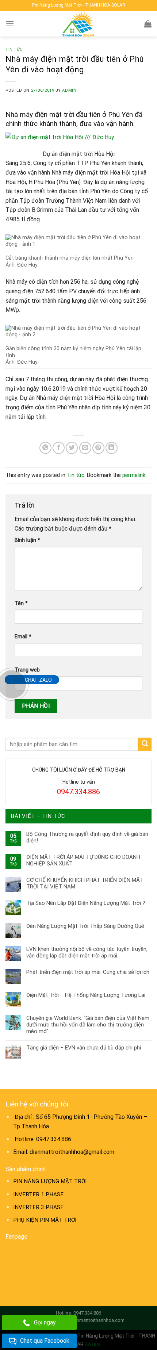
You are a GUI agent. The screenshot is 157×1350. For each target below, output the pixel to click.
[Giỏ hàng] (148, 24)
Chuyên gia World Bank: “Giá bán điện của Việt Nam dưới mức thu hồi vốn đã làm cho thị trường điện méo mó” (87, 1025)
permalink (133, 475)
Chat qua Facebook (44, 1340)
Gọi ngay (45, 1322)
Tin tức (14, 49)
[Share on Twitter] (72, 448)
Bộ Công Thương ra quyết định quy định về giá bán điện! (87, 837)
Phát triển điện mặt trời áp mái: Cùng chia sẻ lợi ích (87, 972)
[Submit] (145, 744)
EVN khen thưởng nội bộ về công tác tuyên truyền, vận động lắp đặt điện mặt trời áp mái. (87, 952)
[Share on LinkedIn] (112, 448)
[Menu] (9, 23)
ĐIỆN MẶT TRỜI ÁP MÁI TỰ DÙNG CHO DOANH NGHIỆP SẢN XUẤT (83, 860)
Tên (21, 603)
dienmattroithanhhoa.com (97, 1320)
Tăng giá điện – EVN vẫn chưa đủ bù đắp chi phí (83, 1047)
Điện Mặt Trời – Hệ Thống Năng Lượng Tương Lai (85, 995)
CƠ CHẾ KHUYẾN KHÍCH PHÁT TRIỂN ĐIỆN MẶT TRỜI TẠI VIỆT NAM (84, 883)
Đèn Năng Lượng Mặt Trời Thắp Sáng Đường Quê (85, 926)
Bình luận (27, 540)
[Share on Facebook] (59, 448)
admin (69, 90)
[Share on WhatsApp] (45, 448)
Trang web (27, 670)
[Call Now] (12, 684)
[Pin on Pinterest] (98, 448)
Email (23, 637)
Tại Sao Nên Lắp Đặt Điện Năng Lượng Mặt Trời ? (85, 903)
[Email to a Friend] (85, 448)
